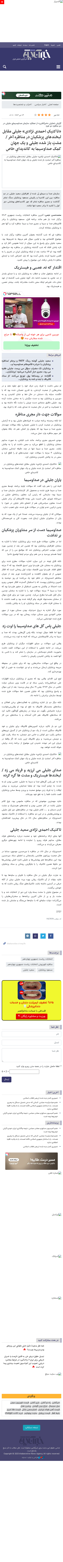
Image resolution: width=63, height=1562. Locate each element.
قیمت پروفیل (44, 1413)
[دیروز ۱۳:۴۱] (53, 1349)
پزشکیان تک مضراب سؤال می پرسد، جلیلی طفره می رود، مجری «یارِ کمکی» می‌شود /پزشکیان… (26, 370)
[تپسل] (3, 93)
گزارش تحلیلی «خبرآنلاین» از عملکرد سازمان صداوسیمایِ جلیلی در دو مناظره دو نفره (32, 125)
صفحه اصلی (53, 104)
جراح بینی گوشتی (39, 1406)
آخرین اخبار (52, 1092)
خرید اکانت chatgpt (14, 1413)
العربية (53, 45)
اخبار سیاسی (40, 104)
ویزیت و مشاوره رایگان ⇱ (31, 1016)
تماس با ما (32, 45)
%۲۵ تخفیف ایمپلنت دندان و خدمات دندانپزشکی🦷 (32, 1004)
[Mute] (12, 326)
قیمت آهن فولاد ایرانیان (49, 1409)
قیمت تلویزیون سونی (19, 1402)
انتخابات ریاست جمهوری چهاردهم (37, 959)
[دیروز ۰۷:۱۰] (53, 1360)
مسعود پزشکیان (45, 970)
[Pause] (7, 326)
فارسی (58, 45)
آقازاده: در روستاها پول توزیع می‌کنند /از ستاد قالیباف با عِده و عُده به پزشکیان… (26, 377)
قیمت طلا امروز (14, 1409)
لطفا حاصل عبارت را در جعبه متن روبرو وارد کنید (38, 1066)
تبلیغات (19, 45)
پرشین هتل (25, 1406)
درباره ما (25, 45)
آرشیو (14, 45)
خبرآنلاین (31, 55)
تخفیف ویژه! (31, 345)
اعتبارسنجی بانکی (29, 1409)
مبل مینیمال (54, 1406)
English (46, 45)
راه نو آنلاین (45, 1402)
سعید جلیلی (28, 970)
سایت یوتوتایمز (30, 1413)
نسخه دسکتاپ (31, 1427)
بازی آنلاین (34, 1402)
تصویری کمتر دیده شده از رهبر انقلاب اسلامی (40, 1098)
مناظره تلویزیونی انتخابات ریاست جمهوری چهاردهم (30, 964)
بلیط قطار (55, 1413)
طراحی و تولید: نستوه (30, 1457)
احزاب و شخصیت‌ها (22, 104)
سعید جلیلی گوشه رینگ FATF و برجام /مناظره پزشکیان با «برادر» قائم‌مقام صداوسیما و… (26, 362)
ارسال (6, 1079)
